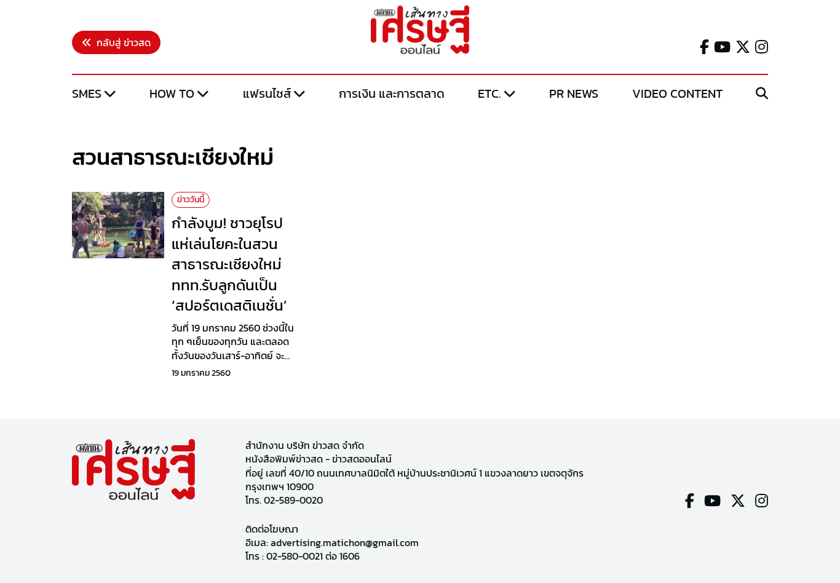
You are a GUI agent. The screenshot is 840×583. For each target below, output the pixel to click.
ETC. (489, 93)
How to (171, 93)
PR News (573, 93)
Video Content (677, 93)
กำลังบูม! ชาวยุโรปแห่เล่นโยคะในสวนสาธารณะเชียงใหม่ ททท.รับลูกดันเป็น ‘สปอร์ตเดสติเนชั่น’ (229, 264)
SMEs (86, 93)
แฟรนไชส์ (267, 93)
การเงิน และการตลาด (392, 93)
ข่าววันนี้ (190, 199)
